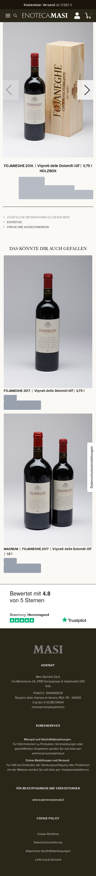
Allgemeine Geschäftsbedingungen (48, 851)
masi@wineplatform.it (75, 769)
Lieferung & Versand (48, 859)
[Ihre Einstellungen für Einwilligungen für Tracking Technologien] (91, 467)
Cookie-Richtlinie (48, 834)
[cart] (88, 15)
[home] (45, 15)
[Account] (77, 15)
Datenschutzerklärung (48, 842)
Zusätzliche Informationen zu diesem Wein (38, 217)
